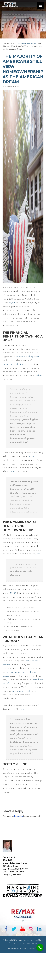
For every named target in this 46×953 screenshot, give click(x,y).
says (39, 554)
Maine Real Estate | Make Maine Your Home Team (11, 20)
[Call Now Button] (39, 947)
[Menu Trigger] (40, 5)
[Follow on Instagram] (31, 929)
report (13, 471)
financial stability (13, 364)
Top (43, 949)
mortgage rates (15, 672)
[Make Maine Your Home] (23, 905)
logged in (18, 816)
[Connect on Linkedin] (39, 929)
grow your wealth (22, 691)
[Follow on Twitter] (14, 929)
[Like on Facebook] (6, 929)
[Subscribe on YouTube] (22, 929)
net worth (33, 456)
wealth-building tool (27, 357)
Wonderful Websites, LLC (30, 948)
